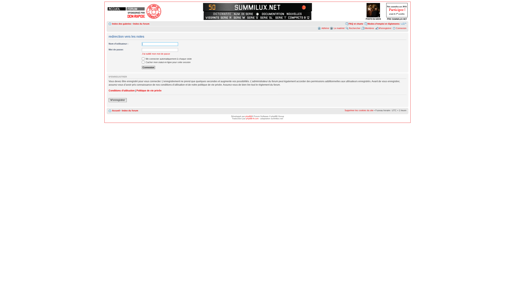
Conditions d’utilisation (122, 90)
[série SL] (266, 17)
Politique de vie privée (149, 90)
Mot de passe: (116, 49)
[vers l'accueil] (257, 7)
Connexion (401, 28)
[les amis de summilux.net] (136, 12)
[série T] (280, 17)
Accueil (116, 110)
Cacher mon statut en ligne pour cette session (168, 62)
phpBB (248, 116)
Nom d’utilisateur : (118, 43)
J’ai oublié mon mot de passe (156, 54)
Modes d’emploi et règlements (384, 24)
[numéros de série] (243, 14)
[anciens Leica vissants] (212, 17)
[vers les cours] (213, 7)
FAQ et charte (356, 24)
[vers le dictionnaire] (221, 14)
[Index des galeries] (302, 7)
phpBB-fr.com (252, 118)
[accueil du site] (117, 8)
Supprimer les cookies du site (359, 110)
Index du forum (141, 24)
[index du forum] (136, 8)
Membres (369, 28)
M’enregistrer (385, 28)
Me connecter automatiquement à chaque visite (168, 59)
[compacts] (298, 17)
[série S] (252, 17)
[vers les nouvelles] (294, 14)
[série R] (226, 17)
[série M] (239, 17)
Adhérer (325, 28)
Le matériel (339, 28)
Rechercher (354, 28)
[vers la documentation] (272, 14)
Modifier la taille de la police (403, 23)
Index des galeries (121, 24)
